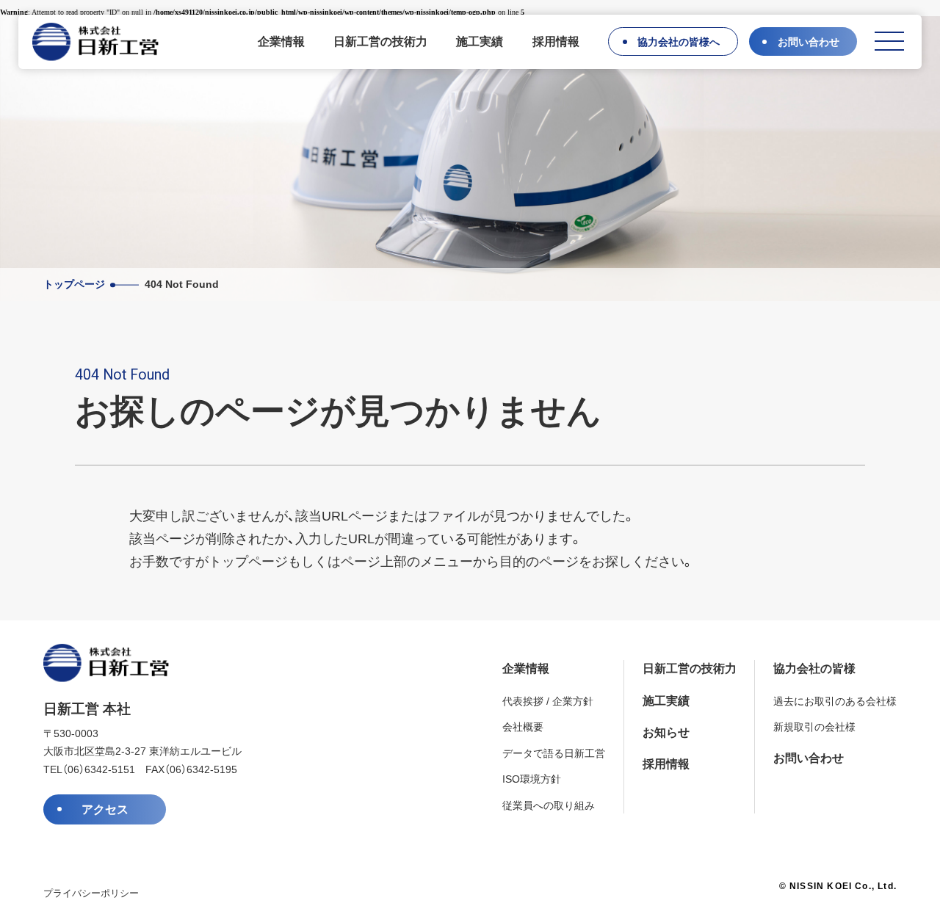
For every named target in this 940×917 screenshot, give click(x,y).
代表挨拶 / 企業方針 (547, 701)
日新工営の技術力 (380, 41)
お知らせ (666, 732)
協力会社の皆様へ (678, 42)
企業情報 (281, 41)
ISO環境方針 (531, 779)
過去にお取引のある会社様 (835, 701)
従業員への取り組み (548, 805)
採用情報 (555, 41)
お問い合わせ (808, 42)
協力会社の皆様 (814, 668)
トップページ (74, 284)
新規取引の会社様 (814, 727)
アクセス (105, 809)
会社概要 (522, 727)
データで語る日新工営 (553, 753)
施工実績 (479, 41)
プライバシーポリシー (91, 893)
